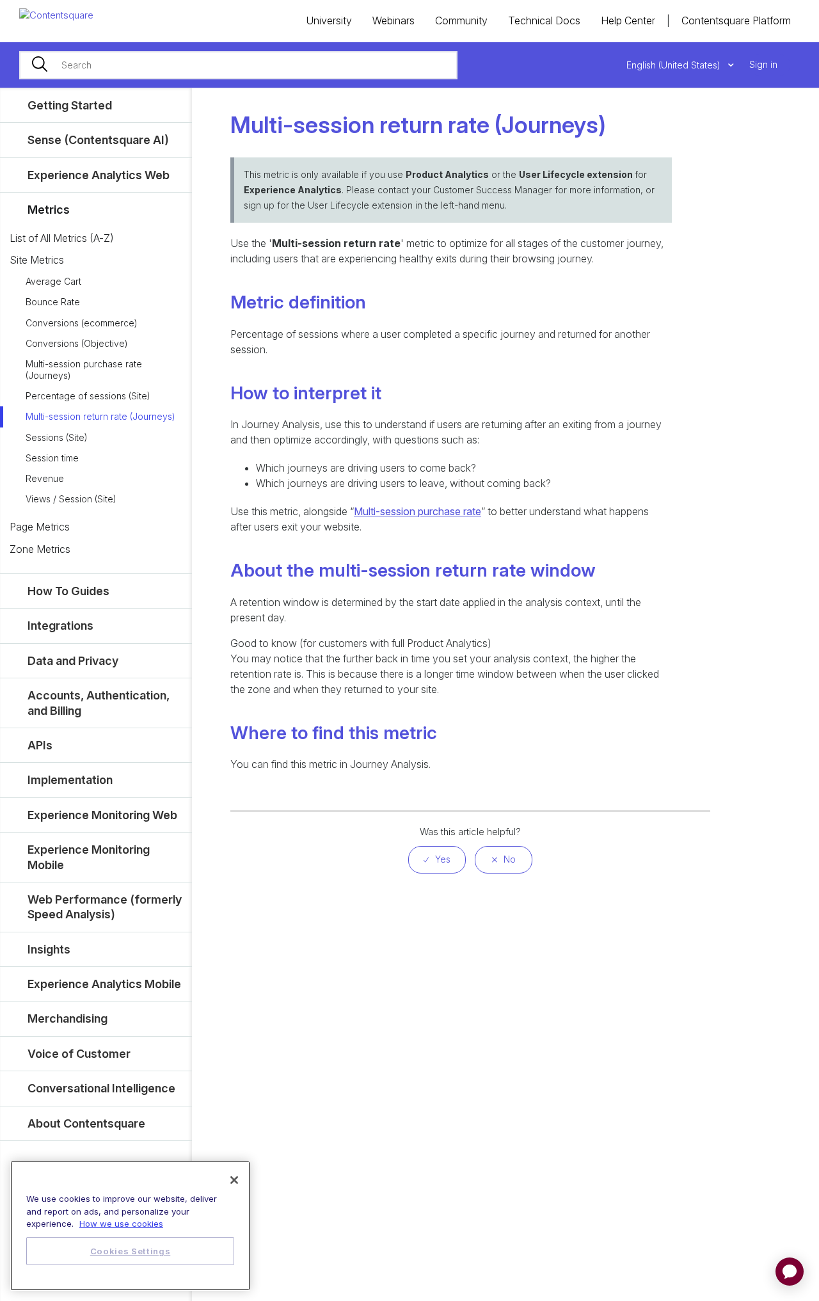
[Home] (56, 14)
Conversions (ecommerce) (82, 322)
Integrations (60, 625)
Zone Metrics (40, 549)
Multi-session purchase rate (417, 511)
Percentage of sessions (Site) (88, 395)
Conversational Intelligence (101, 1088)
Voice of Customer (79, 1053)
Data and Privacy (73, 660)
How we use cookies (121, 1223)
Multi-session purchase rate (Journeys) (84, 369)
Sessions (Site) (57, 437)
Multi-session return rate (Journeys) (100, 416)
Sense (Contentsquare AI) (98, 140)
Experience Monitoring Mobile (89, 857)
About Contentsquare (86, 1123)
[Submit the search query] (39, 65)
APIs (40, 745)
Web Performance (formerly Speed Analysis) (105, 907)
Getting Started (70, 105)
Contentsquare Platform (736, 20)
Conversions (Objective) (77, 343)
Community (461, 20)
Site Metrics (37, 259)
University (329, 20)
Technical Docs (544, 20)
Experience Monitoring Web (102, 815)
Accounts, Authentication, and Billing (99, 703)
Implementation (70, 779)
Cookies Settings (130, 1251)
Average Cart (53, 281)
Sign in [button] (763, 64)
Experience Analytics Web (99, 175)
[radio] (437, 860)
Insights (49, 949)
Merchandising (67, 1018)
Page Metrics (40, 526)
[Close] (234, 1180)
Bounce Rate (53, 301)
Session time (52, 457)
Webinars (393, 20)
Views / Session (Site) (71, 498)
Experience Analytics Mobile (104, 984)
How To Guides (68, 591)
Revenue (45, 478)
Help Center (628, 20)
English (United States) (674, 65)
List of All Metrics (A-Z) (62, 238)
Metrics (49, 209)
